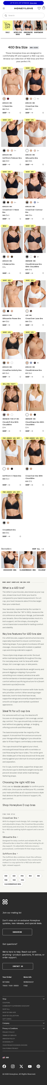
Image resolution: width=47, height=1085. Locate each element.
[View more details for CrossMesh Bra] (20, 536)
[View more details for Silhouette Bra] (42, 164)
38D (38, 876)
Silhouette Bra (31, 158)
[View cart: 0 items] (44, 8)
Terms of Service (9, 1035)
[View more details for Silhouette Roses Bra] (20, 325)
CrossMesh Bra (9, 530)
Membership (29, 982)
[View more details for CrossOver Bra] (42, 112)
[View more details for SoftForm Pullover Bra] (20, 164)
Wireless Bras (18, 33)
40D (5, 880)
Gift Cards (7, 1019)
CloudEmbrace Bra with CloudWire (33, 265)
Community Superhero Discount (16, 1006)
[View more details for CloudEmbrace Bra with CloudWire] (42, 273)
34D (22, 876)
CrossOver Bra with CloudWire (34, 477)
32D (14, 876)
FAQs (26, 986)
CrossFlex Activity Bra (12, 370)
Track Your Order (11, 986)
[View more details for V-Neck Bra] (20, 112)
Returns (6, 982)
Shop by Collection (11, 1015)
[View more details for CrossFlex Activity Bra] (20, 377)
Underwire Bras (28, 33)
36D (30, 876)
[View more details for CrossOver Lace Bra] (42, 325)
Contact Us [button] (18, 966)
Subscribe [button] (17, 932)
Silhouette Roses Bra (12, 318)
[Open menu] (4, 8)
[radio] (4, 98)
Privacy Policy (9, 1032)
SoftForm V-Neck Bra (12, 476)
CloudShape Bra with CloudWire (34, 423)
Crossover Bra (9, 570)
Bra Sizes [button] (34, 47)
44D (22, 880)
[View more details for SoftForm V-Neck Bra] (20, 485)
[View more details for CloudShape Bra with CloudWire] (42, 431)
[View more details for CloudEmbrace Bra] (42, 377)
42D (14, 880)
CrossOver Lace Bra (34, 318)
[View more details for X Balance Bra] (20, 273)
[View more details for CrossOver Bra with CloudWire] (42, 485)
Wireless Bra (7, 103)
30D (5, 876)
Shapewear (38, 32)
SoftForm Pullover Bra (12, 158)
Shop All (6, 1009)
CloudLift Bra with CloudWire (10, 423)
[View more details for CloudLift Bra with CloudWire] (20, 431)
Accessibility (8, 1042)
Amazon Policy (9, 1038)
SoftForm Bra (9, 854)
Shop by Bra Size (9, 1012)
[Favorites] (39, 8)
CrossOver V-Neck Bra (11, 211)
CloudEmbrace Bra (33, 370)
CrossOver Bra (31, 106)
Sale (7, 27)
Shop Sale (33, 3)
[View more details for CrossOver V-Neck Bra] (20, 219)
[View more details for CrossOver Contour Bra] (42, 219)
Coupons (6, 1002)
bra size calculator (21, 786)
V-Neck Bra (7, 106)
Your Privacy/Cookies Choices (15, 1045)
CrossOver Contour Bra (34, 211)
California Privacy (10, 1048)
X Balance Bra (8, 264)
